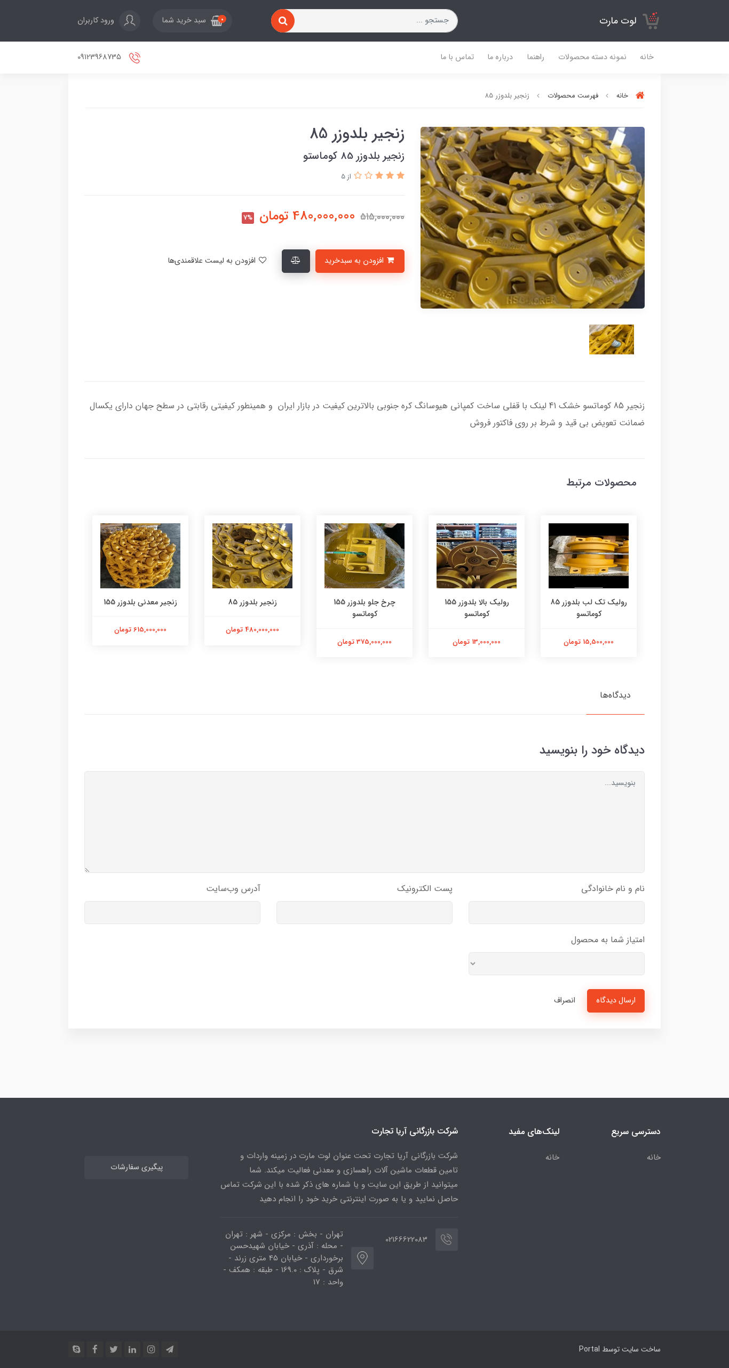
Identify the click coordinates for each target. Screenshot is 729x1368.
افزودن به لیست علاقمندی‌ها (213, 261)
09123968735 (100, 57)
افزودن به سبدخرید (355, 261)
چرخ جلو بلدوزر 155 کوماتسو (364, 608)
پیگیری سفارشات (136, 1167)
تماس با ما (457, 57)
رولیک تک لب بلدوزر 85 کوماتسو (589, 608)
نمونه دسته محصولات (592, 57)
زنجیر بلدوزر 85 (252, 602)
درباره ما (500, 57)
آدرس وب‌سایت (233, 888)
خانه (647, 57)
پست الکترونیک (425, 888)
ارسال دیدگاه (616, 1000)
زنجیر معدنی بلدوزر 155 (140, 602)
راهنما (535, 57)
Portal (589, 1349)
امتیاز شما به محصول (608, 939)
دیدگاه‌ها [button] (615, 695)
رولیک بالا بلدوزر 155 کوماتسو (477, 608)
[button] (192, 21)
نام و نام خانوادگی (613, 888)
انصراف (564, 1000)
